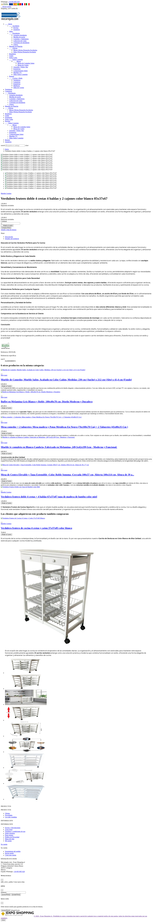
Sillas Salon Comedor (20, 74)
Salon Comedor (16, 59)
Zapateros (16, 29)
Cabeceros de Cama (19, 41)
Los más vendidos (11, 817)
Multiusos (16, 86)
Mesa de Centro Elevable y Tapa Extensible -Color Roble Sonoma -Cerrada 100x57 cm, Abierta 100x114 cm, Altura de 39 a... (67, 474)
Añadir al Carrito (6, 386)
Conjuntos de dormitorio (21, 43)
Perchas (15, 28)
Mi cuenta (8, 841)
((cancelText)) (6, 894)
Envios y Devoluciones (12, 828)
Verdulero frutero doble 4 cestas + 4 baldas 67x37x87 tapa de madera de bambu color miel (49, 496)
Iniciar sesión (9, 853)
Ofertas (7, 813)
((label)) (3, 892)
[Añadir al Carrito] (1, 421)
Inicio (8, 24)
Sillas (11, 31)
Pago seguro (9, 835)
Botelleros (12, 54)
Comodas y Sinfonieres (21, 39)
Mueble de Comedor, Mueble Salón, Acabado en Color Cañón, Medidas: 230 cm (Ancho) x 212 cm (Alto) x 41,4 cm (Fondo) (66, 379)
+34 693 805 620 (14, 2)
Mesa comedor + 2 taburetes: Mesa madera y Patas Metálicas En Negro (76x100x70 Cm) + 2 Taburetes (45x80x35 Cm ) (64, 427)
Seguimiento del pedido (13, 851)
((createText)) (16, 894)
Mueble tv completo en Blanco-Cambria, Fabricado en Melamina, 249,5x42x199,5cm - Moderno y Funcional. (59, 447)
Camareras (16, 82)
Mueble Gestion (6, 193)
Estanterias (16, 69)
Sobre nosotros (10, 833)
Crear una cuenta (10, 855)
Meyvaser (4, 375)
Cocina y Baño (15, 78)
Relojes (11, 76)
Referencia (4, 352)
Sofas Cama (13, 58)
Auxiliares (14, 26)
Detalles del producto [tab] (12, 239)
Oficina (13, 48)
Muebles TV (17, 72)
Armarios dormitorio (20, 35)
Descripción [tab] (9, 237)
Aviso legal (8, 829)
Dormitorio (14, 33)
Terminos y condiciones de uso (15, 831)
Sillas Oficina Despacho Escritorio (24, 52)
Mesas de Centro (23, 65)
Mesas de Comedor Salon (25, 63)
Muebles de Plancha (15, 46)
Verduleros (16, 80)
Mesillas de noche (19, 37)
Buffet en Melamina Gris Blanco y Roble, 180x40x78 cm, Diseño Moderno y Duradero (47, 401)
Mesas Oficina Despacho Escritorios (25, 50)
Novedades (8, 815)
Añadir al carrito (7, 225)
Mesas (17, 61)
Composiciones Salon (20, 71)
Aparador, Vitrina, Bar (20, 67)
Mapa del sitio (9, 839)
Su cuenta (4, 844)
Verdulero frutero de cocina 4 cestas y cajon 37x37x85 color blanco (36, 528)
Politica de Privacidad (12, 837)
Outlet (11, 56)
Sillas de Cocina (18, 87)
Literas (15, 44)
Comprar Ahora (6, 228)
